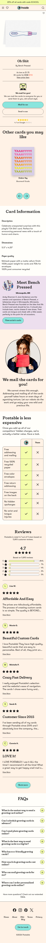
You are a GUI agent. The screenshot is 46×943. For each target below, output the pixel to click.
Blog (23, 920)
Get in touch (23, 927)
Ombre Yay (23, 178)
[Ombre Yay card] (23, 161)
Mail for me (23, 105)
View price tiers (23, 78)
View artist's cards (13, 320)
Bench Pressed (24, 66)
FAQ (22, 917)
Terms (30, 917)
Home (6, 917)
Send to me (23, 112)
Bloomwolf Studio (23, 181)
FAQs (23, 897)
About (14, 917)
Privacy (39, 917)
